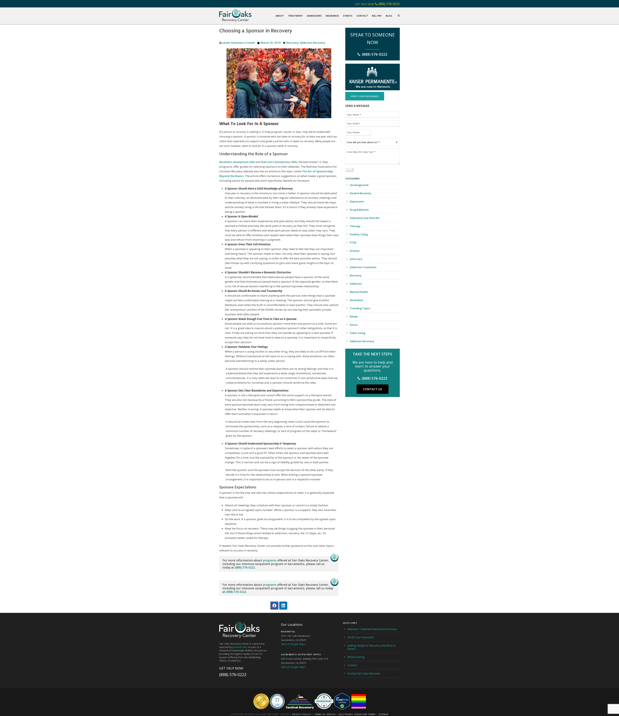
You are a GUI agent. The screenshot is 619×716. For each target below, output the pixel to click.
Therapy (355, 226)
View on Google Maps (293, 644)
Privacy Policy (301, 714)
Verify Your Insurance (360, 637)
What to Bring (355, 657)
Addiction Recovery (312, 42)
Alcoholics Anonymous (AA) (237, 162)
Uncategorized (359, 185)
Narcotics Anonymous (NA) (279, 162)
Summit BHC (241, 647)
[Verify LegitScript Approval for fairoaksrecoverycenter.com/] (342, 701)
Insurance (332, 15)
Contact (362, 15)
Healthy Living (359, 234)
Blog (389, 15)
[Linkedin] (283, 606)
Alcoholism (356, 300)
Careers (352, 665)
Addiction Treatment (363, 267)
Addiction (356, 283)
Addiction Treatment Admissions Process (372, 629)
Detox (354, 325)
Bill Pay (377, 15)
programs (269, 560)
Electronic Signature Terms (357, 714)
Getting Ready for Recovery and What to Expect (371, 647)
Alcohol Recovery (360, 193)
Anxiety (355, 251)
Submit (349, 169)
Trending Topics (360, 308)
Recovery (292, 42)
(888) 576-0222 (389, 4)
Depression (357, 201)
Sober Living (357, 333)
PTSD (353, 242)
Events (347, 15)
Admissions (314, 15)
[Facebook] (274, 606)
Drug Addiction (359, 209)
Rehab (354, 316)
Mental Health (359, 292)
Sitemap (383, 714)
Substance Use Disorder (365, 218)
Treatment (295, 15)
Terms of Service (325, 714)
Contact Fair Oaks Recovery (363, 673)
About (280, 15)
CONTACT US (372, 389)
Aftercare (356, 259)
